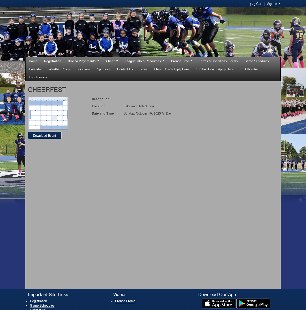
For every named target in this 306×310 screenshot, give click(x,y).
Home (33, 61)
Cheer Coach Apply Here (171, 69)
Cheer (111, 61)
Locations (83, 69)
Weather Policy (59, 69)
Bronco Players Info (82, 61)
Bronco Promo (125, 301)
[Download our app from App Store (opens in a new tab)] (218, 303)
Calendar (35, 69)
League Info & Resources (143, 61)
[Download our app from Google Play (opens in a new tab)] (253, 303)
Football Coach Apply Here (215, 69)
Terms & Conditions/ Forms (218, 61)
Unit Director (249, 69)
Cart (256, 3)
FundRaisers (38, 77)
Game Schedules (256, 61)
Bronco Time (180, 61)
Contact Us (125, 69)
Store (143, 69)
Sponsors (103, 69)
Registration (52, 61)
